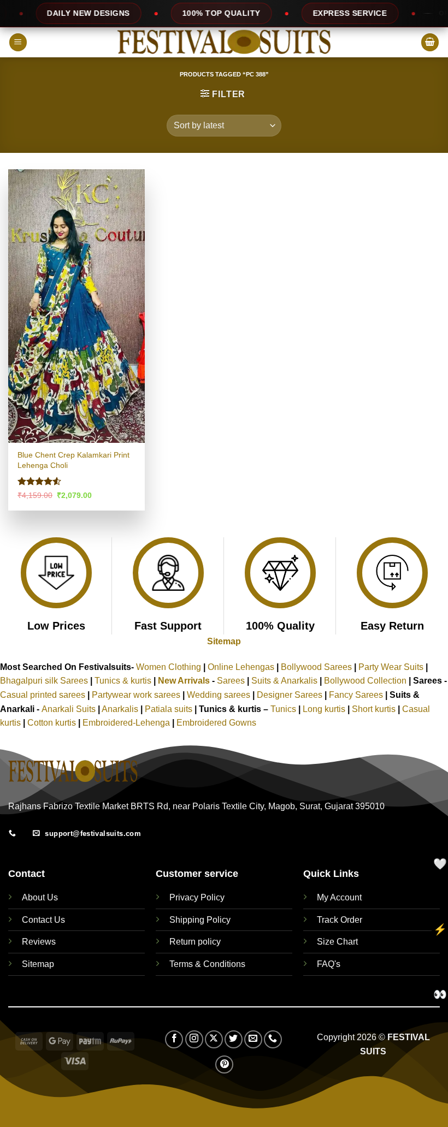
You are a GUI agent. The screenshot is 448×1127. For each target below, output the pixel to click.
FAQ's (328, 964)
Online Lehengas (241, 667)
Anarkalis (121, 709)
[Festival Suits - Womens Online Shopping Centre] (224, 42)
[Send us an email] (253, 1039)
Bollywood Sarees (316, 667)
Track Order (339, 919)
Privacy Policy (197, 897)
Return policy (195, 941)
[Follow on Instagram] (194, 1039)
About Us (40, 897)
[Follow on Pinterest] (224, 1064)
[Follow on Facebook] (174, 1039)
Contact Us (43, 919)
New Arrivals (184, 680)
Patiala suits (169, 709)
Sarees (231, 680)
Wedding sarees (218, 694)
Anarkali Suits (70, 709)
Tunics (284, 709)
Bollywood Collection (365, 680)
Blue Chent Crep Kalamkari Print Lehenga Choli (73, 460)
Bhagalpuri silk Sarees (44, 680)
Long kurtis (325, 709)
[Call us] (273, 1039)
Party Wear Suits (390, 667)
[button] (18, 42)
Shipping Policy (200, 919)
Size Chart (337, 941)
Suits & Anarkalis (284, 680)
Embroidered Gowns (216, 722)
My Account (339, 897)
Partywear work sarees (136, 694)
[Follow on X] (214, 1039)
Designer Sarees (289, 694)
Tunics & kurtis (123, 680)
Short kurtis (375, 709)
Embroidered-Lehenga (126, 722)
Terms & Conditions (207, 964)
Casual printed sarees (42, 694)
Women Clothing (168, 667)
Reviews (39, 941)
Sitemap (224, 641)
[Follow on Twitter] (234, 1039)
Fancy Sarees (356, 694)
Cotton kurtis (52, 722)
